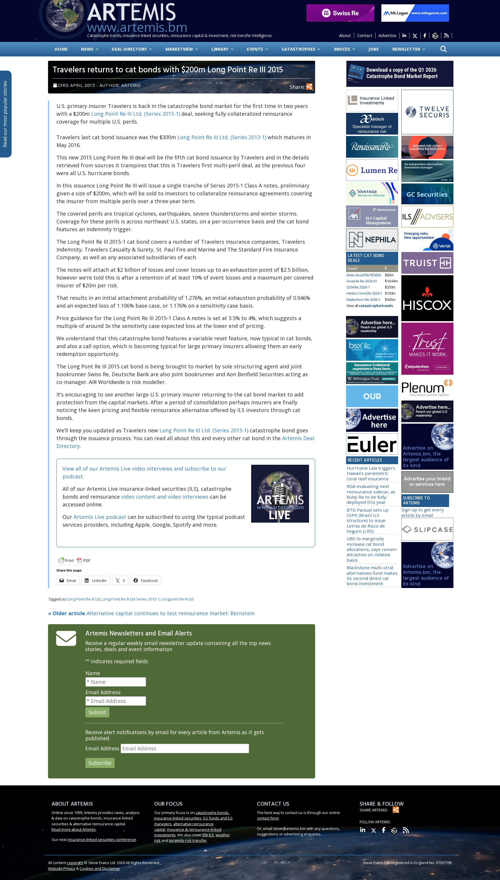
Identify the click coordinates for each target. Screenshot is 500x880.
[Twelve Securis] (427, 112)
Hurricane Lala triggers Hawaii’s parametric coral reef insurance (371, 473)
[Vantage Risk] (372, 193)
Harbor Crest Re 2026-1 (364, 293)
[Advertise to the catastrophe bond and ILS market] (427, 482)
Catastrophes (299, 49)
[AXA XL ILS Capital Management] (372, 216)
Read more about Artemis (74, 829)
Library (221, 49)
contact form (268, 818)
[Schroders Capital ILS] (427, 147)
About (345, 35)
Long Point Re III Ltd (83, 599)
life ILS (208, 834)
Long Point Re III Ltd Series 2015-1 (130, 599)
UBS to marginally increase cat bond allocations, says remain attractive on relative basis (372, 549)
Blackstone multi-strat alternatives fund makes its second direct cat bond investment (372, 575)
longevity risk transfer (188, 840)
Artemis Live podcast (99, 516)
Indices (342, 49)
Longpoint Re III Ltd (177, 599)
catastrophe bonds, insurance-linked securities (191, 815)
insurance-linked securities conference (102, 839)
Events (255, 49)
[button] (443, 49)
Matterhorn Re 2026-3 (363, 299)
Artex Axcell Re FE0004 (363, 275)
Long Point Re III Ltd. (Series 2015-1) (135, 113)
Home (61, 49)
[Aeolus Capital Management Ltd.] (372, 123)
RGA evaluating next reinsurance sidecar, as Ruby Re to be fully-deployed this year (371, 494)
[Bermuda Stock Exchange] (372, 350)
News (88, 49)
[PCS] (427, 240)
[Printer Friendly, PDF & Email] (74, 560)
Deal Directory (130, 49)
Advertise (387, 35)
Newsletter (407, 49)
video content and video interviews (164, 496)
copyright (75, 862)
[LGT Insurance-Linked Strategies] (372, 170)
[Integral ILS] (427, 171)
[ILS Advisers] (427, 216)
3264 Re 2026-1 (358, 287)
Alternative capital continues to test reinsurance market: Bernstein (151, 613)
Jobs (373, 49)
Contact (364, 35)
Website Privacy (61, 868)
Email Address (102, 748)
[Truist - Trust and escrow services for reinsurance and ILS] (427, 263)
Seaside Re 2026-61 (361, 281)
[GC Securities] (427, 193)
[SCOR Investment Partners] (372, 396)
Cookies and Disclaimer (100, 868)
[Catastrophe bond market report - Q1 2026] (397, 73)
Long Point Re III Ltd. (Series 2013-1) (221, 137)
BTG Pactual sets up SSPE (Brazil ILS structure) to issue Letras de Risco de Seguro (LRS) (368, 520)
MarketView (180, 49)
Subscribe (100, 762)
